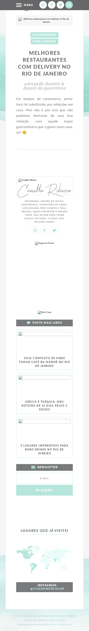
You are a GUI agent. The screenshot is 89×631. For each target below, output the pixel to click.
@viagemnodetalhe (47, 588)
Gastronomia (45, 34)
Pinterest (52, 5)
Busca (69, 5)
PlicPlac (66, 624)
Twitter (60, 5)
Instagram (43, 5)
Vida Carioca (44, 41)
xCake (53, 624)
